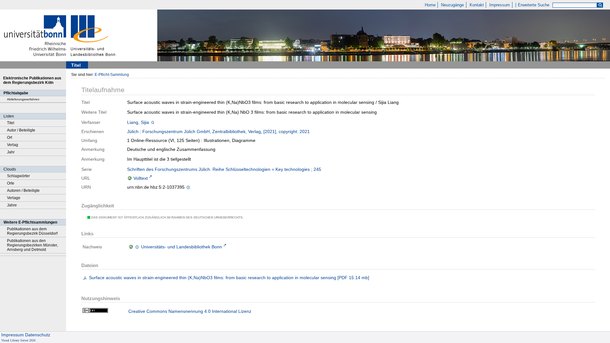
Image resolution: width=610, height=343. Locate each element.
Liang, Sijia (138, 122)
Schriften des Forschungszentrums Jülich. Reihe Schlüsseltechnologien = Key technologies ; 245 (224, 169)
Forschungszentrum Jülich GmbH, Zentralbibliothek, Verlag (201, 131)
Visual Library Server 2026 (18, 340)
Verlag (12, 145)
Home (430, 5)
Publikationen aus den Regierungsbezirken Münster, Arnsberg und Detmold (32, 245)
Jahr (11, 152)
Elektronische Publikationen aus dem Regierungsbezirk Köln (32, 80)
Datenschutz (37, 334)
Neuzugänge (452, 5)
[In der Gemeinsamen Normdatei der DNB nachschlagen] (152, 122)
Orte (10, 183)
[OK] (600, 5)
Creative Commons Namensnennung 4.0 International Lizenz (189, 311)
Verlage (13, 198)
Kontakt (477, 5)
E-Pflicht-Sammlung (112, 74)
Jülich (133, 131)
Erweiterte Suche (533, 5)
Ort (9, 137)
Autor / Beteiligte (21, 130)
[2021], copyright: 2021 (286, 131)
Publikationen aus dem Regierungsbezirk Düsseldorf (32, 231)
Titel (10, 123)
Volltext (140, 178)
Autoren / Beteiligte (23, 190)
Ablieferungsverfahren (23, 99)
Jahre (12, 205)
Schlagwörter (18, 176)
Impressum (499, 5)
